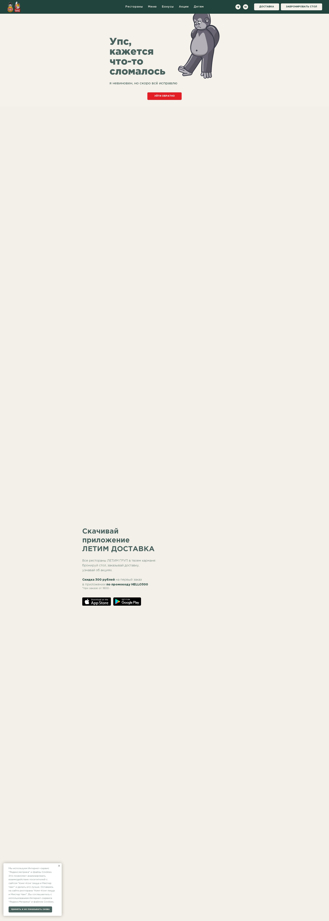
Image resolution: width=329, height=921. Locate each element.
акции (184, 6)
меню (152, 6)
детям (199, 6)
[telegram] (238, 6)
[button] (301, 6)
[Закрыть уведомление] (59, 866)
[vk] (245, 6)
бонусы (168, 6)
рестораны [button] (134, 6)
